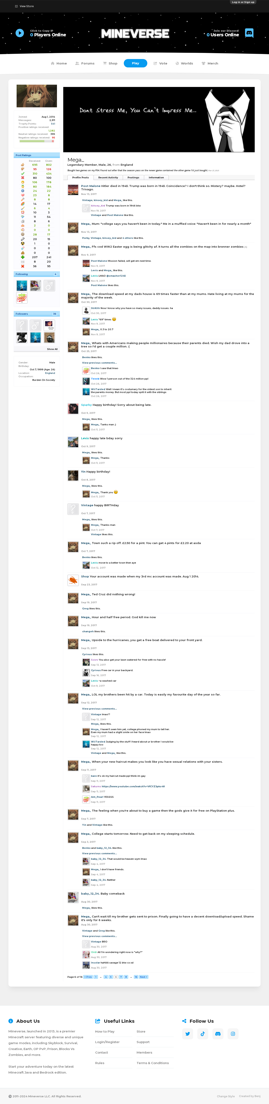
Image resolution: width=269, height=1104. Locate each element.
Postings (133, 177)
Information (156, 177)
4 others (127, 238)
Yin (83, 471)
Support (143, 1042)
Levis (94, 270)
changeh (88, 631)
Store (141, 1031)
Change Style (226, 1096)
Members (144, 1052)
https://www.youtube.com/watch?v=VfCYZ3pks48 (133, 786)
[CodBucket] (22, 337)
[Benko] (22, 298)
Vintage (87, 200)
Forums (88, 63)
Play (135, 63)
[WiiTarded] (22, 285)
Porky (86, 238)
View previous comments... (99, 362)
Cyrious (87, 654)
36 (54, 313)
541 (53, 123)
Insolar (95, 962)
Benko (86, 357)
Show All (52, 349)
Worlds (187, 63)
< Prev (88, 976)
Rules (99, 1063)
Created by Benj (250, 1096)
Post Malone (90, 186)
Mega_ (118, 200)
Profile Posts (80, 177)
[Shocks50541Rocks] (36, 325)
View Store (27, 6)
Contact (101, 1052)
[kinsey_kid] (50, 285)
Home (62, 63)
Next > (143, 976)
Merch (213, 63)
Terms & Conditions (153, 1063)
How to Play (105, 1031)
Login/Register (107, 1042)
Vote (163, 63)
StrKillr (95, 308)
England (50, 373)
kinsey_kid (101, 200)
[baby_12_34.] (36, 285)
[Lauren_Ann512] (50, 325)
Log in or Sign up (243, 2)
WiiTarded (98, 389)
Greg (85, 608)
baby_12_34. (104, 847)
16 (136, 976)
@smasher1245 (116, 275)
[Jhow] (50, 337)
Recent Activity (108, 177)
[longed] (22, 325)
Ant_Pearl (97, 796)
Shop (113, 63)
